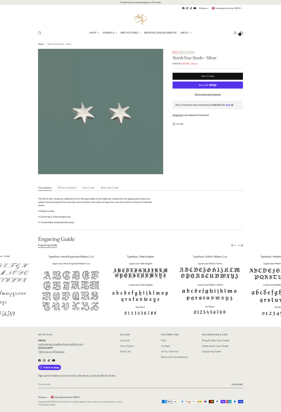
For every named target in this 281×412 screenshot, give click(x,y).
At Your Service (169, 351)
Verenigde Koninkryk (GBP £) (228, 8)
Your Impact (127, 346)
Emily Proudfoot (62, 402)
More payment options (208, 94)
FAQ (163, 340)
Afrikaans (203, 8)
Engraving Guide (211, 351)
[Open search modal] (40, 33)
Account (125, 340)
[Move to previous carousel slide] (233, 245)
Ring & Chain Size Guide (215, 340)
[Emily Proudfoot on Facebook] (183, 8)
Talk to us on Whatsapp (51, 351)
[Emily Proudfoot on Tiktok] (191, 8)
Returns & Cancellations (174, 357)
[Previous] (88, 2)
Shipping (178, 115)
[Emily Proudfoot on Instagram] (187, 8)
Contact (165, 346)
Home (41, 44)
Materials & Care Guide (215, 346)
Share (180, 124)
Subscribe (237, 384)
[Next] (192, 2)
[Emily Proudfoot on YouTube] (194, 8)
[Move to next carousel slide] (240, 245)
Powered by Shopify (46, 404)
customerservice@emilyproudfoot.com (60, 344)
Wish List (125, 351)
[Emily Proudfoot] (140, 19)
